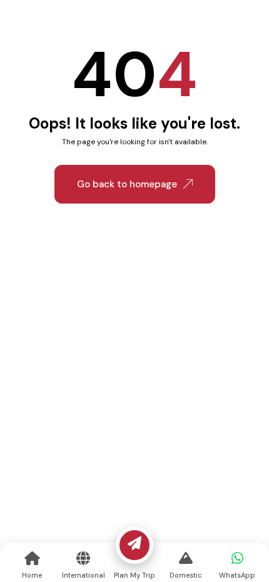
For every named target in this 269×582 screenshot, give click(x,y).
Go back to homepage (127, 184)
